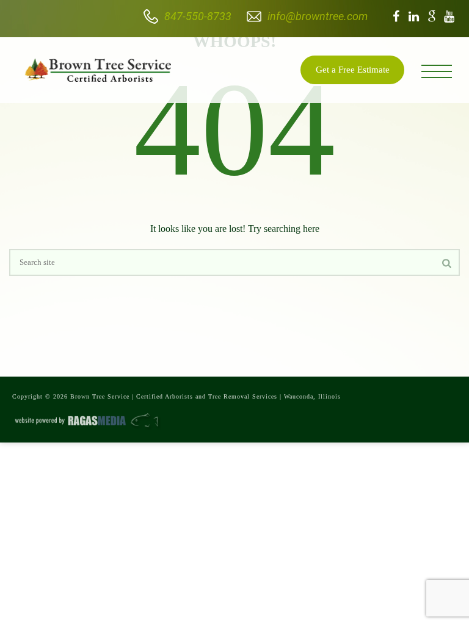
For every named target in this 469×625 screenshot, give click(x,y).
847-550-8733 (197, 16)
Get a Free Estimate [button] (353, 69)
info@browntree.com (317, 16)
